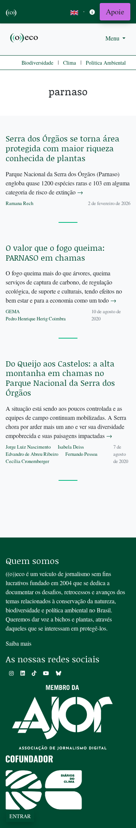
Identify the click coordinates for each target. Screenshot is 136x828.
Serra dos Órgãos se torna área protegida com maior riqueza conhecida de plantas (62, 148)
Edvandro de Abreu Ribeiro (32, 454)
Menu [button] (113, 38)
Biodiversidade (37, 62)
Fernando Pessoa (81, 454)
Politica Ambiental (106, 62)
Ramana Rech (19, 203)
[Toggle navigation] (92, 12)
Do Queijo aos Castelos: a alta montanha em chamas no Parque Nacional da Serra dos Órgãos (60, 378)
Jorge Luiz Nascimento (28, 446)
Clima (69, 62)
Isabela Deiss (71, 446)
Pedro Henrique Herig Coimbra (36, 318)
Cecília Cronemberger (27, 461)
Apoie (115, 11)
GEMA (13, 311)
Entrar (20, 816)
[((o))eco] (24, 37)
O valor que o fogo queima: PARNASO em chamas (55, 252)
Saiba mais (18, 643)
